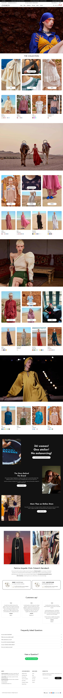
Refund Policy (24, 684)
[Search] (53, 5)
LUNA (33, 114)
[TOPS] (11, 74)
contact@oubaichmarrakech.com (6, 683)
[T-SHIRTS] (31, 82)
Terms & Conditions (25, 678)
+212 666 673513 (4, 682)
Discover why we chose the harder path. (41, 457)
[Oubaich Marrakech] (5, 5)
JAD (32, 426)
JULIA (17, 231)
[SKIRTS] (52, 74)
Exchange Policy (24, 675)
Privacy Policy (24, 677)
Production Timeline (25, 682)
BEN (2, 426)
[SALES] (52, 307)
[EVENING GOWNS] (31, 66)
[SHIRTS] (11, 190)
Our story (33, 678)
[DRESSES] (52, 190)
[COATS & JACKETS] (31, 182)
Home (33, 673)
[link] (51, 480)
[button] (14, 97)
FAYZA (49, 426)
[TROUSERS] (31, 199)
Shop (33, 675)
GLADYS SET (19, 347)
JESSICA (2, 114)
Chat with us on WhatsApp (32, 658)
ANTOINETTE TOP (51, 114)
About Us (33, 680)
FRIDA (18, 426)
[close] (61, 1)
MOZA (2, 347)
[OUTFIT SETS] (11, 307)
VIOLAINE (34, 231)
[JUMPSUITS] (31, 298)
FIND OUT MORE (21, 485)
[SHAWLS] (31, 315)
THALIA (18, 114)
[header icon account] (55, 5)
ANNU (2, 231)
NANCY (49, 347)
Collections (34, 677)
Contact (33, 682)
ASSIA (49, 231)
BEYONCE (34, 347)
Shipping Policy (24, 673)
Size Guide (23, 680)
